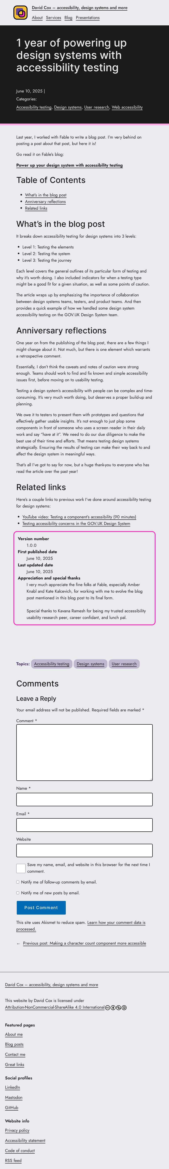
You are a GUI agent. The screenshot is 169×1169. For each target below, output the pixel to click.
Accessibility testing (33, 107)
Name (23, 788)
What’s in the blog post (45, 195)
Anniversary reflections (45, 201)
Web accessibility (127, 107)
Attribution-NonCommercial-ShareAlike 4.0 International (55, 1007)
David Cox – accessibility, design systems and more (79, 7)
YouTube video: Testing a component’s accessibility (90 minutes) (79, 517)
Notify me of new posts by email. (50, 893)
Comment (26, 721)
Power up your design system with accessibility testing (69, 165)
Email (23, 814)
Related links (36, 208)
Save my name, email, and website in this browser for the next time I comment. (88, 867)
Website (23, 839)
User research (96, 107)
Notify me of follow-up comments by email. (59, 882)
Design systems (68, 107)
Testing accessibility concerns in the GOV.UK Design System (76, 523)
